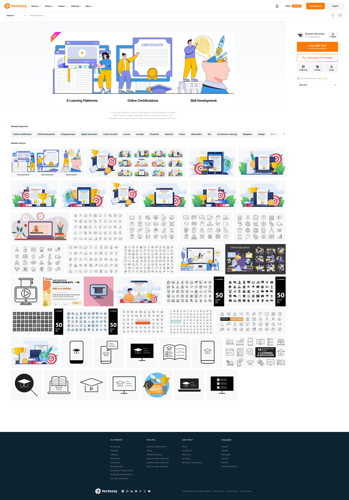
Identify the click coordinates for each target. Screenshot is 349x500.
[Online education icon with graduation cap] (26, 291)
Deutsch (225, 458)
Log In (335, 6)
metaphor (247, 134)
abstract (169, 134)
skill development (46, 134)
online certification (22, 134)
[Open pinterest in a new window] (136, 491)
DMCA (149, 450)
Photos (48, 6)
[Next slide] (281, 134)
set (209, 134)
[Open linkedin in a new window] (132, 491)
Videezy (113, 454)
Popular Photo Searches (157, 462)
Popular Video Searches (157, 466)
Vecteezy (114, 450)
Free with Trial (318, 47)
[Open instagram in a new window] (127, 491)
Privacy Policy (232, 491)
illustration (196, 134)
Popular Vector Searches (158, 458)
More (88, 6)
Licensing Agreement (156, 446)
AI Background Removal (121, 474)
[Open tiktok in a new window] (140, 491)
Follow (333, 37)
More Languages (229, 466)
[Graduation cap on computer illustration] (99, 291)
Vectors (34, 6)
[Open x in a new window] (145, 491)
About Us (186, 454)
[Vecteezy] (15, 6)
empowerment (68, 134)
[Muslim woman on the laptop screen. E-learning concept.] (40, 227)
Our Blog (186, 458)
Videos (61, 6)
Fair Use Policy (246, 491)
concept (140, 134)
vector (182, 134)
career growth (110, 134)
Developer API (116, 466)
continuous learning (227, 134)
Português (226, 454)
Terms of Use (219, 491)
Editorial (75, 6)
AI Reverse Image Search (121, 470)
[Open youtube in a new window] (149, 491)
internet (275, 134)
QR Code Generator (119, 478)
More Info (303, 85)
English (224, 446)
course (126, 134)
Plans (287, 6)
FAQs (184, 446)
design (261, 134)
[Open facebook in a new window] (123, 491)
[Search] (333, 15)
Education (115, 462)
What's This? (322, 78)
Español (224, 450)
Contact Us (187, 450)
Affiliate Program (154, 454)
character (154, 134)
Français (225, 462)
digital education (89, 134)
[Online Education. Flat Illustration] (255, 259)
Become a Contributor (192, 462)
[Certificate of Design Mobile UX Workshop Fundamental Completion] (62, 291)
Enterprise (115, 458)
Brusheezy (115, 446)
